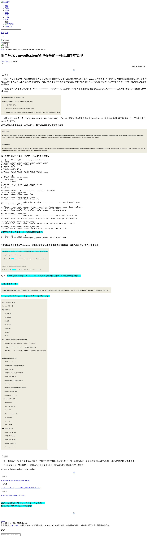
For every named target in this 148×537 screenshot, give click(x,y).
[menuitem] (76, 6)
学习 (7, 15)
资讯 (7, 8)
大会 (7, 13)
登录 (2, 33)
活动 (7, 10)
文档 (7, 17)
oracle (3, 521)
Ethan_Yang (5, 61)
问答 (7, 20)
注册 (6, 33)
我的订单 (8, 26)
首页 (7, 6)
